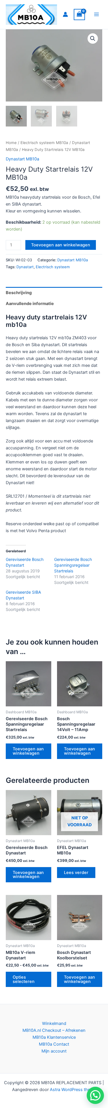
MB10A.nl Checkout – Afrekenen (54, 1030)
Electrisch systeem (53, 266)
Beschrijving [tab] (19, 292)
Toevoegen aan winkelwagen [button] (28, 751)
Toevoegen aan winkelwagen (60, 245)
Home (11, 142)
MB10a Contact (54, 1044)
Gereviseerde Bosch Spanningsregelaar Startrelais (73, 565)
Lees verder (76, 872)
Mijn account (54, 1051)
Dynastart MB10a (22, 159)
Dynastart (25, 266)
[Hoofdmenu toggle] (96, 14)
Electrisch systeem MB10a (44, 142)
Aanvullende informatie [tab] (30, 303)
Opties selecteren (24, 979)
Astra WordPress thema (73, 1089)
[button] (93, 38)
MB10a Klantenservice (54, 1037)
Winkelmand (54, 1023)
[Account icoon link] (65, 14)
